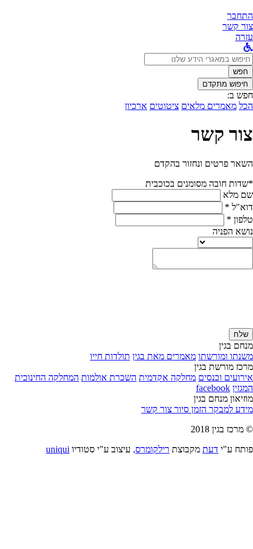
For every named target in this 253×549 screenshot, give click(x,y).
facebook (213, 388)
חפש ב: (240, 95)
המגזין (242, 388)
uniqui (57, 449)
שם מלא (238, 195)
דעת (210, 449)
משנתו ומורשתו (225, 356)
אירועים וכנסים (225, 377)
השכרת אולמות (109, 377)
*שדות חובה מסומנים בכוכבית (199, 183)
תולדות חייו (110, 356)
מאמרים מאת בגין (164, 356)
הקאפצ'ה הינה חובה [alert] (217, 323)
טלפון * (240, 219)
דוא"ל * (239, 207)
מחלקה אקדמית (167, 377)
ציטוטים (164, 106)
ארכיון (136, 106)
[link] (237, 26)
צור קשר (156, 409)
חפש (240, 71)
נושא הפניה (232, 231)
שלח (241, 334)
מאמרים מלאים (209, 106)
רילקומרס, (151, 449)
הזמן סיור (189, 409)
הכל (246, 106)
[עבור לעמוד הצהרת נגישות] (248, 47)
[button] (240, 16)
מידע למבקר (230, 409)
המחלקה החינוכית (47, 377)
